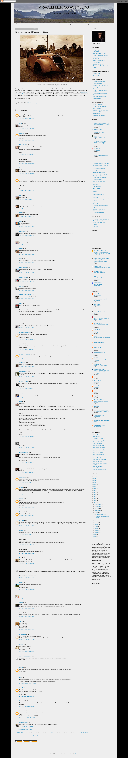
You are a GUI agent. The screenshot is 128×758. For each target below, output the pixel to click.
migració (95, 313)
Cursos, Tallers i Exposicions (31, 24)
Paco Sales (22, 231)
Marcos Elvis (96, 387)
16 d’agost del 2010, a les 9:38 (26, 319)
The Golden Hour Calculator (99, 53)
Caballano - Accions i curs (99, 209)
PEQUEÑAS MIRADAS (99, 396)
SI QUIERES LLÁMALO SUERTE (101, 155)
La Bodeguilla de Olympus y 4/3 (100, 87)
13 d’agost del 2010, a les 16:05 (26, 154)
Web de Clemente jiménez (99, 469)
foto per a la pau (30, 103)
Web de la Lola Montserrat (99, 459)
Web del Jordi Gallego (98, 454)
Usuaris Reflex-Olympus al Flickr (101, 85)
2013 (94, 496)
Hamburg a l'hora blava (100, 514)
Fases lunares (96, 62)
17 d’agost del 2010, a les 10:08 (26, 472)
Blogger (76, 753)
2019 (94, 484)
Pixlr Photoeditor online (98, 220)
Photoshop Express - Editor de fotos (101, 219)
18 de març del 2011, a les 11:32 (27, 717)
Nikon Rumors (96, 113)
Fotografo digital (97, 186)
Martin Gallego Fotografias (100, 250)
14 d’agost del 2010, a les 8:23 (26, 199)
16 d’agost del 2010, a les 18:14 (26, 366)
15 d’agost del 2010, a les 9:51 (26, 244)
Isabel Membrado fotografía (100, 299)
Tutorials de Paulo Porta (99, 181)
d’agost (96, 512)
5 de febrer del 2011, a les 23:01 (27, 706)
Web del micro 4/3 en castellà (100, 96)
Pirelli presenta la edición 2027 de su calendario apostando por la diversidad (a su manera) (102, 124)
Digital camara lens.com (99, 202)
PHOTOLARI (97, 122)
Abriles (21, 602)
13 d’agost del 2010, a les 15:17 (26, 118)
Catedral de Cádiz (97, 348)
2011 (94, 500)
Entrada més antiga (83, 732)
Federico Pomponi (23, 452)
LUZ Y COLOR (97, 347)
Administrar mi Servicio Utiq (99, 137)
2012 (94, 498)
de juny (96, 522)
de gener (97, 532)
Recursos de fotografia (98, 212)
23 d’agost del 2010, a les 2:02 (26, 598)
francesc (21, 113)
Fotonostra (95, 207)
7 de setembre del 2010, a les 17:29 (27, 673)
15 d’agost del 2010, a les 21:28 (26, 262)
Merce (20, 303)
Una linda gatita (97, 300)
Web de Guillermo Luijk (98, 449)
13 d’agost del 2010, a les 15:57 (26, 140)
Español (76, 24)
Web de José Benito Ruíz (99, 447)
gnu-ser (21, 667)
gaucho (95, 343)
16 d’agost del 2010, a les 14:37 (26, 349)
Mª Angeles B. (22, 144)
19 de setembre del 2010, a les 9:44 (27, 683)
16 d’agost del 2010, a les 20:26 (26, 397)
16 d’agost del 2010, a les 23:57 (26, 447)
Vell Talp (96, 357)
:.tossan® (21, 286)
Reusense (21, 133)
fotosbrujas (22, 477)
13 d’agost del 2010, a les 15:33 (26, 128)
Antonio (21, 487)
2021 (94, 480)
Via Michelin (96, 51)
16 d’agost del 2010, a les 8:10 (26, 298)
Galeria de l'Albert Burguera (99, 442)
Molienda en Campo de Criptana (100, 365)
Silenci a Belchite (97, 305)
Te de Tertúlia (96, 75)
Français (88, 24)
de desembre (98, 504)
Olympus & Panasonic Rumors (100, 110)
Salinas (95, 392)
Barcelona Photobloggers (99, 81)
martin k (21, 530)
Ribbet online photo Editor (99, 222)
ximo (20, 123)
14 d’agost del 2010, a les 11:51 (26, 216)
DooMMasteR (22, 634)
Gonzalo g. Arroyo (23, 381)
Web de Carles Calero (98, 468)
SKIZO (20, 621)
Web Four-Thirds (97, 108)
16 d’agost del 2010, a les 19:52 (26, 388)
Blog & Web (96, 203)
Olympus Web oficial (98, 104)
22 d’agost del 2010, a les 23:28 (26, 589)
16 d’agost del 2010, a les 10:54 (26, 339)
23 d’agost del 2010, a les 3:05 (26, 608)
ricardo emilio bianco (99, 342)
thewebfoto (95, 184)
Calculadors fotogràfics (98, 64)
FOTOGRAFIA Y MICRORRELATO (101, 411)
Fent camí (96, 294)
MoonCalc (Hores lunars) (99, 60)
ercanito (21, 467)
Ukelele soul (96, 382)
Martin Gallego (96, 436)
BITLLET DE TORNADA (25, 354)
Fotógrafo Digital (98, 129)
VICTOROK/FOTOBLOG (99, 377)
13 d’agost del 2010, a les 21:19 (26, 190)
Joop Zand (21, 687)
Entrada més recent (20, 732)
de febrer (97, 530)
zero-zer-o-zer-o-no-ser (99, 352)
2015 (94, 492)
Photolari (95, 167)
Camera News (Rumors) (99, 168)
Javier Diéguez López (24, 656)
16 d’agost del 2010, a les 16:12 (26, 358)
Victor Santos (22, 594)
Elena (20, 558)
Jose (20, 221)
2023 (94, 476)
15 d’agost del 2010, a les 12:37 (26, 254)
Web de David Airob (98, 452)
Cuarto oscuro (96, 188)
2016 (94, 490)
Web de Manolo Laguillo (99, 450)
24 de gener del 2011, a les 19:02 (27, 696)
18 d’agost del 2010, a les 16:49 (26, 525)
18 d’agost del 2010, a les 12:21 (26, 494)
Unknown (21, 511)
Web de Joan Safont (98, 434)
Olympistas (95, 88)
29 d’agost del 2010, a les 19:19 (26, 651)
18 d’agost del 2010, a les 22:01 (26, 534)
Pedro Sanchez (23, 267)
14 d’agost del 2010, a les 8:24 (26, 208)
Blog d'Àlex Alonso (97, 443)
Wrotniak (95, 183)
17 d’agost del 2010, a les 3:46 (26, 462)
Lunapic (95, 224)
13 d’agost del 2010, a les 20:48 (26, 173)
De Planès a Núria (97, 295)
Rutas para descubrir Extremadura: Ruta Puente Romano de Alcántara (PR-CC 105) (101, 372)
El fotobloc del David (99, 399)
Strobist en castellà (97, 179)
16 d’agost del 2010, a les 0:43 (26, 290)
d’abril (96, 526)
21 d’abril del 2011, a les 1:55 (26, 726)
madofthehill (22, 568)
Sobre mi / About (44, 24)
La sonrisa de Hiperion (24, 332)
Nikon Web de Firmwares (99, 115)
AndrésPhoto (97, 329)
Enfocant (96, 276)
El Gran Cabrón (97, 150)
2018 (94, 486)
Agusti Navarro (23, 722)
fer (20, 677)
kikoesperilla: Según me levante (102, 420)
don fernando (22, 371)
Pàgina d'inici (18, 24)
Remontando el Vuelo (99, 369)
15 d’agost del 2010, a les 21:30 (26, 272)
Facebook (52, 24)
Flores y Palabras (98, 323)
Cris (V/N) (21, 520)
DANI (20, 582)
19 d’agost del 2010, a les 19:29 (26, 553)
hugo (20, 401)
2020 (94, 482)
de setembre (98, 510)
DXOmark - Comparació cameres (101, 163)
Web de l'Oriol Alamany (98, 445)
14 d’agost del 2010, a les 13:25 (26, 226)
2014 (94, 494)
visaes (95, 336)
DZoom (95, 170)
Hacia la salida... (97, 416)
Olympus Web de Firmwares (99, 106)
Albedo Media (97, 149)
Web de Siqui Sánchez (98, 461)
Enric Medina (97, 304)
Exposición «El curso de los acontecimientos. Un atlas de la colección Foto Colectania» (100, 144)
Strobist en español (97, 83)
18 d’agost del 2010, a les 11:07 (26, 482)
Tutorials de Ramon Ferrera (99, 211)
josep (20, 258)
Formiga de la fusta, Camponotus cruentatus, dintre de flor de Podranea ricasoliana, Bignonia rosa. (102, 253)
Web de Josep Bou (97, 457)
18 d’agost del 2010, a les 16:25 (26, 515)
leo (20, 168)
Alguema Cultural (97, 73)
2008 (94, 536)
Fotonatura (96, 154)
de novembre (98, 506)
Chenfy (21, 248)
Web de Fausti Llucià (98, 466)
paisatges (36, 103)
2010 (94, 502)
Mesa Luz (96, 317)
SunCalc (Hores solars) (98, 58)
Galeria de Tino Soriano (98, 438)
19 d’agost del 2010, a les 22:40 (26, 563)
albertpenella (22, 393)
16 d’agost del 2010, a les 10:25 (26, 327)
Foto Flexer (95, 226)
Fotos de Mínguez (98, 385)
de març (97, 528)
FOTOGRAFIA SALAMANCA (101, 410)
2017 (94, 488)
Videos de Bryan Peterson (99, 172)
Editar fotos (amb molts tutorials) (100, 205)
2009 (94, 534)
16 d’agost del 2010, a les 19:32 (26, 376)
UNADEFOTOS (97, 364)
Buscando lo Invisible (99, 415)
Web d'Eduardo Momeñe (99, 456)
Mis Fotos (96, 391)
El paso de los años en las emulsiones (102, 267)
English (82, 24)
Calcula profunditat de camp (99, 177)
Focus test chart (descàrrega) (100, 175)
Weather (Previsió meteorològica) (101, 57)
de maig (97, 524)
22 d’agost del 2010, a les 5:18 (26, 577)
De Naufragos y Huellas (99, 425)
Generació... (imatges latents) (101, 312)
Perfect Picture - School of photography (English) (99, 193)
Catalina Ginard (23, 277)
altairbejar (21, 178)
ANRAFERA (22, 362)
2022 (94, 478)
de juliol (97, 520)
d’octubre (97, 508)
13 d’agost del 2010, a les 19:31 (26, 163)
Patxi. (20, 240)
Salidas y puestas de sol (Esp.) (100, 55)
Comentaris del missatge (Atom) (30, 735)
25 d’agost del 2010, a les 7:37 (26, 639)
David (20, 212)
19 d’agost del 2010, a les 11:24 (26, 544)
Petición (95, 421)
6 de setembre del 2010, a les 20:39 (27, 663)
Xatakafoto (96, 136)
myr (20, 323)
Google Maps (96, 50)
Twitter (58, 24)
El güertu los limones (99, 380)
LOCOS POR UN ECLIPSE (99, 272)
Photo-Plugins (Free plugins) (100, 174)
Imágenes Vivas (98, 271)
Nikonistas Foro (97, 98)
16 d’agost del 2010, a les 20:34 (26, 436)
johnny (21, 498)
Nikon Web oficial (97, 111)
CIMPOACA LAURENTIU (25, 294)
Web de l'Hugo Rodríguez (99, 440)
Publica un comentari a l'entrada (25, 729)
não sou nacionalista (98, 354)
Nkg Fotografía (23, 441)
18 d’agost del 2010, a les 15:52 (26, 507)
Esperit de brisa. (97, 285)
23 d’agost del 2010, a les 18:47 (26, 616)
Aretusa (21, 644)
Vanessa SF (22, 700)
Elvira (20, 195)
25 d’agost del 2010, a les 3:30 (26, 629)
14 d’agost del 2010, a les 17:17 (26, 235)
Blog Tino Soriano (98, 266)
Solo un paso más (97, 426)
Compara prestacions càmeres (100, 165)
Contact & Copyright (67, 24)
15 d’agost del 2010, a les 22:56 (26, 281)
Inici (52, 732)
